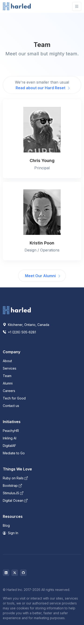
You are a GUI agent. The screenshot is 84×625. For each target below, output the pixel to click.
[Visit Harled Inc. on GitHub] (23, 572)
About (7, 361)
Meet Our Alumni (41, 275)
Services (9, 368)
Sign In (12, 533)
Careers (9, 391)
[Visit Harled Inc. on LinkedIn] (6, 572)
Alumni (8, 383)
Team (7, 376)
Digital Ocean (13, 500)
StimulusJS (11, 493)
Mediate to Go (14, 453)
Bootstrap (11, 485)
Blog (6, 525)
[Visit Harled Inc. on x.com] (14, 572)
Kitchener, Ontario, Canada (28, 325)
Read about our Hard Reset (41, 87)
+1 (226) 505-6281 (21, 332)
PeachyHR (11, 431)
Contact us (11, 406)
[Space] (17, 309)
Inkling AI (9, 438)
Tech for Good (14, 398)
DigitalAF (9, 446)
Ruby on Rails (13, 478)
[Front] (17, 6)
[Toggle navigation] (76, 6)
